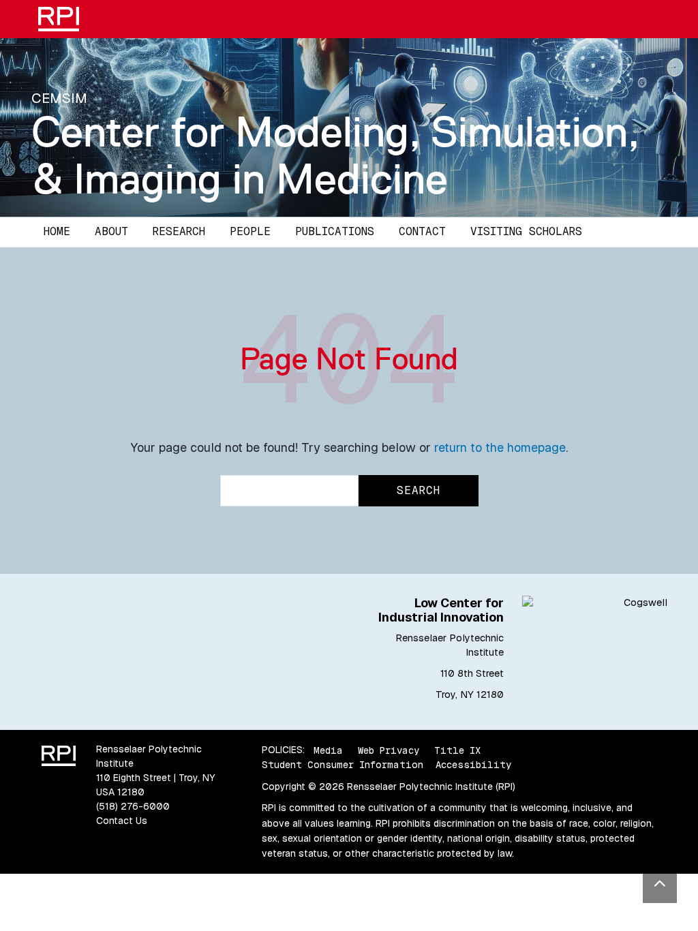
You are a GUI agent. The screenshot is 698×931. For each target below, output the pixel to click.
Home (57, 231)
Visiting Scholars (526, 231)
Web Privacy (388, 750)
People (250, 231)
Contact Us (121, 820)
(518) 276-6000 (133, 806)
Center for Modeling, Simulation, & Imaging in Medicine (335, 155)
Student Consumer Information (342, 765)
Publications (334, 231)
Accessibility (473, 765)
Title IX (457, 750)
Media (328, 750)
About (111, 231)
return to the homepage (500, 447)
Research (179, 231)
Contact (422, 231)
